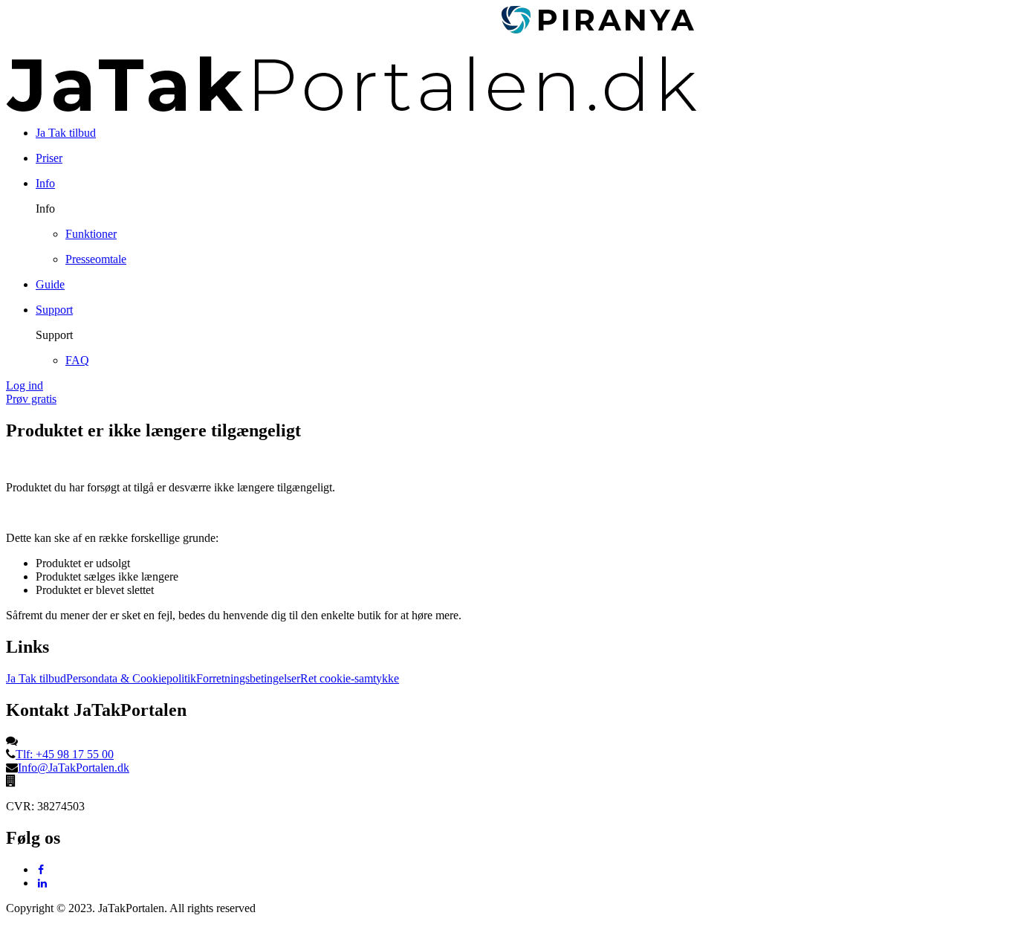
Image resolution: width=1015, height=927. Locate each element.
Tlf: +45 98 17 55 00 (65, 754)
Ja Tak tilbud (36, 678)
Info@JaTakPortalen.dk (73, 767)
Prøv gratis (31, 399)
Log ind (24, 385)
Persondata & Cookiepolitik (131, 678)
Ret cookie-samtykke (349, 678)
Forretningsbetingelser (248, 678)
